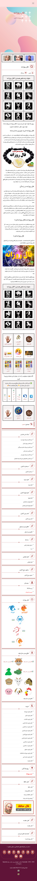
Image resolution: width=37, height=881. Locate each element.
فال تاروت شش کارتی (27, 738)
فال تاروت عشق (28, 749)
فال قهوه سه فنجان (27, 501)
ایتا (9, 399)
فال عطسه (29, 825)
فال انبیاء (30, 484)
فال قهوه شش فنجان (27, 505)
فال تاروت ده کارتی (27, 745)
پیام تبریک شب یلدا (27, 798)
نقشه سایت (12, 867)
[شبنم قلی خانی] (7, 58)
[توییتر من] (9, 852)
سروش (25, 399)
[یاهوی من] (32, 852)
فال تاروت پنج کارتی (27, 734)
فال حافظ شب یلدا (28, 794)
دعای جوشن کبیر (28, 545)
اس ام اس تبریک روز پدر (26, 454)
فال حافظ (30, 787)
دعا (31, 549)
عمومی (23, 424)
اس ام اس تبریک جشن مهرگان (25, 447)
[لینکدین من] (16, 856)
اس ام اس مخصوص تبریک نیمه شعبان (23, 458)
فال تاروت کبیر (28, 715)
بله (5, 399)
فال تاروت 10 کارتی (8, 369)
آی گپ (13, 397)
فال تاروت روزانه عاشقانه (26, 753)
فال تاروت (29, 760)
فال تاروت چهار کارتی (27, 730)
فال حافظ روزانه (8, 356)
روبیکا (18, 399)
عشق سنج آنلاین (28, 575)
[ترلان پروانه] (18, 58)
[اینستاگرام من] (18, 852)
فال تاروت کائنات (18, 369)
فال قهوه (30, 498)
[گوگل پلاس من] (4, 852)
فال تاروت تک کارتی (27, 723)
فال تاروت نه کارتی (27, 742)
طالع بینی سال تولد (27, 698)
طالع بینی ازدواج (18, 342)
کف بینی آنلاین (29, 518)
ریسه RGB (29, 588)
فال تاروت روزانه (29, 369)
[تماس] (14, 852)
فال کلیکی (29, 562)
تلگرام (31, 399)
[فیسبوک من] (23, 852)
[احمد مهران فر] (30, 58)
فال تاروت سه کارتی (27, 726)
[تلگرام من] (28, 852)
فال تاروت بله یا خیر (27, 757)
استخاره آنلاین (29, 471)
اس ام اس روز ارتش (27, 443)
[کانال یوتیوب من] (21, 856)
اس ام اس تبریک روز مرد (26, 439)
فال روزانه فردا (18, 236)
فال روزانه (19, 12)
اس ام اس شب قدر (27, 451)
